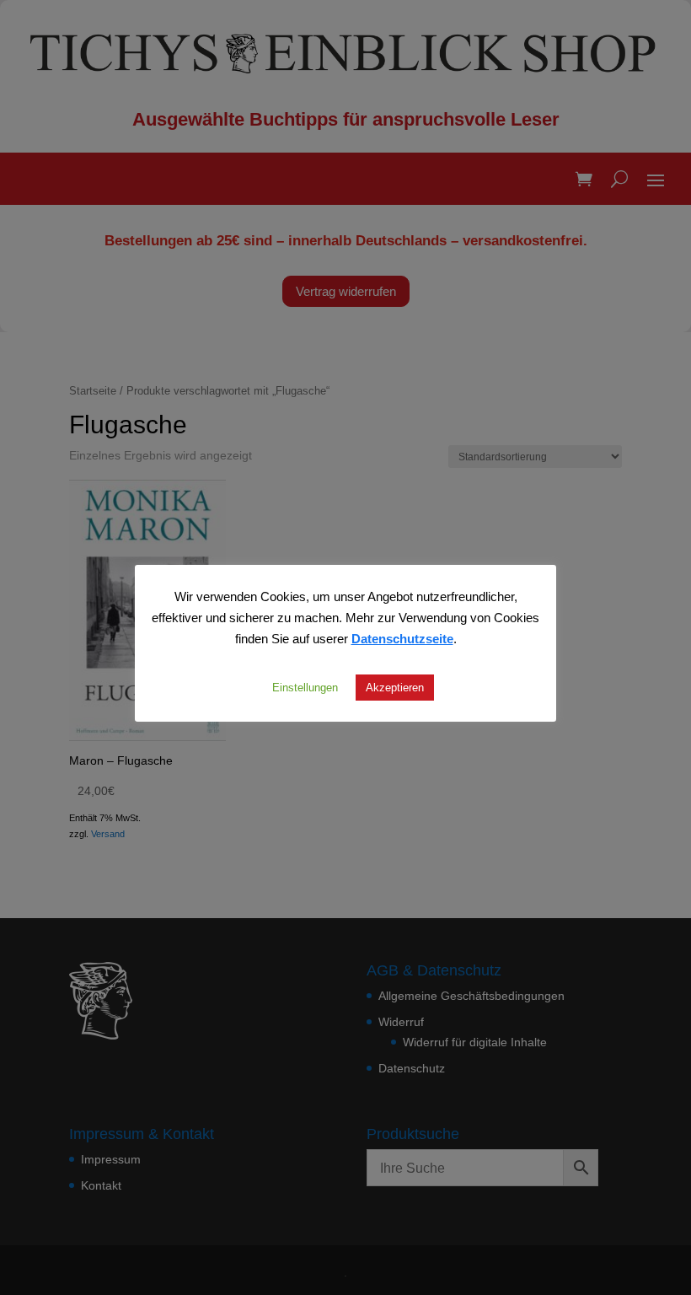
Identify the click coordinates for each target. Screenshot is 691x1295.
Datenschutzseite (402, 638)
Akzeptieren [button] (395, 687)
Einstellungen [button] (305, 687)
